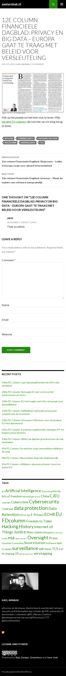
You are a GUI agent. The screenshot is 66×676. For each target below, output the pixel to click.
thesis (47, 548)
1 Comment (37, 64)
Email (5, 319)
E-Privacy (37, 515)
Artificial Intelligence (23, 490)
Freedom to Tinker (39, 521)
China (45, 496)
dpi (28, 515)
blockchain (28, 496)
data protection (47, 138)
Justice (20, 532)
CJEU (54, 495)
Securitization (34, 543)
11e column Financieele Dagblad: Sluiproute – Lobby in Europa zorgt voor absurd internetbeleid (32, 161)
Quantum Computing (12, 543)
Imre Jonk (52, 657)
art (3, 491)
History (26, 526)
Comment (8, 260)
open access (21, 538)
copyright (6, 502)
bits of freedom (12, 496)
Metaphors (49, 532)
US (16, 553)
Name (5, 305)
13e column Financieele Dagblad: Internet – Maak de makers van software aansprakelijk (32, 178)
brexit (37, 496)
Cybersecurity (25, 138)
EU (59, 514)
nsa (11, 537)
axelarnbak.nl (11, 4)
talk (41, 549)
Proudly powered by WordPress (17, 671)
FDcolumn (10, 142)
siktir (10, 218)
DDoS (22, 514)
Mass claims (34, 532)
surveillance (28, 142)
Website (7, 334)
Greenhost (36, 657)
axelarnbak (23, 64)
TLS (42, 142)
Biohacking (47, 491)
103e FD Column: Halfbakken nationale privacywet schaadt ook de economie (29, 412)
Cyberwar (7, 508)
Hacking (10, 526)
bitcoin (9, 138)
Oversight (37, 537)
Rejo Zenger (22, 657)
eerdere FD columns (14, 121)
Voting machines (26, 554)
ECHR (49, 514)
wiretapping (43, 553)
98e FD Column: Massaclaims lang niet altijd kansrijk (30, 457)
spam (8, 548)
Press (53, 538)
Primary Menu (62, 4)
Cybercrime (20, 502)
